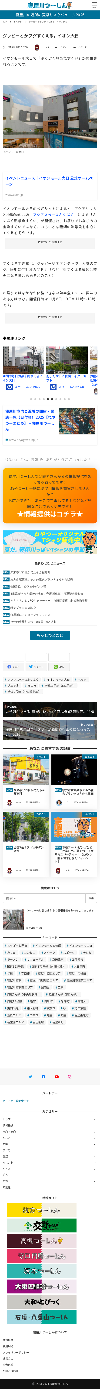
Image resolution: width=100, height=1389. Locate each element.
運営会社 (8, 1358)
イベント (64, 47)
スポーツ (69, 952)
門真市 (34, 1015)
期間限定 (13, 1008)
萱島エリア (14, 1015)
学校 (10, 973)
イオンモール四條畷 (48, 945)
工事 (61, 987)
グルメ (7, 1137)
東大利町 (32, 1008)
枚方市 (51, 1008)
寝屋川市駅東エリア (79, 980)
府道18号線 (14, 1001)
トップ (7, 1119)
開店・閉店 (9, 1131)
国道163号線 (15, 966)
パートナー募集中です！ (17, 1101)
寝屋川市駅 (14, 980)
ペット (82, 679)
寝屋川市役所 (77, 973)
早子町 (65, 1001)
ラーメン (13, 959)
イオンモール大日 (58, 679)
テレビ (87, 952)
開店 (63, 1015)
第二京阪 (80, 1008)
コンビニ (29, 952)
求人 (5, 1175)
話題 (5, 1156)
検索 (91, 898)
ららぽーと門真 (17, 945)
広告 (5, 1181)
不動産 (7, 1187)
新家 (33, 1001)
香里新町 (58, 1022)
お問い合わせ (11, 1371)
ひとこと (82, 47)
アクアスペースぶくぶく (53, 214)
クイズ (7, 1169)
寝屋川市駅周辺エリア (44, 980)
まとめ (7, 1150)
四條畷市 (77, 959)
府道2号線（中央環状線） (24, 691)
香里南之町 (81, 1015)
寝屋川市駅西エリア (20, 987)
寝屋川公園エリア (49, 973)
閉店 (49, 1015)
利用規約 (8, 1346)
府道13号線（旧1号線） (59, 685)
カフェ (11, 952)
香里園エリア (15, 1022)
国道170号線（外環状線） (48, 966)
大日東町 (13, 685)
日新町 (48, 1001)
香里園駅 (38, 1022)
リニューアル (35, 959)
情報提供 (8, 1125)
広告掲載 (8, 1365)
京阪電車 (58, 959)
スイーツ (49, 952)
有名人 (82, 1001)
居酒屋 (45, 987)
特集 (5, 1144)
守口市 (31, 685)
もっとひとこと (50, 635)
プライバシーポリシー (16, 1352)
